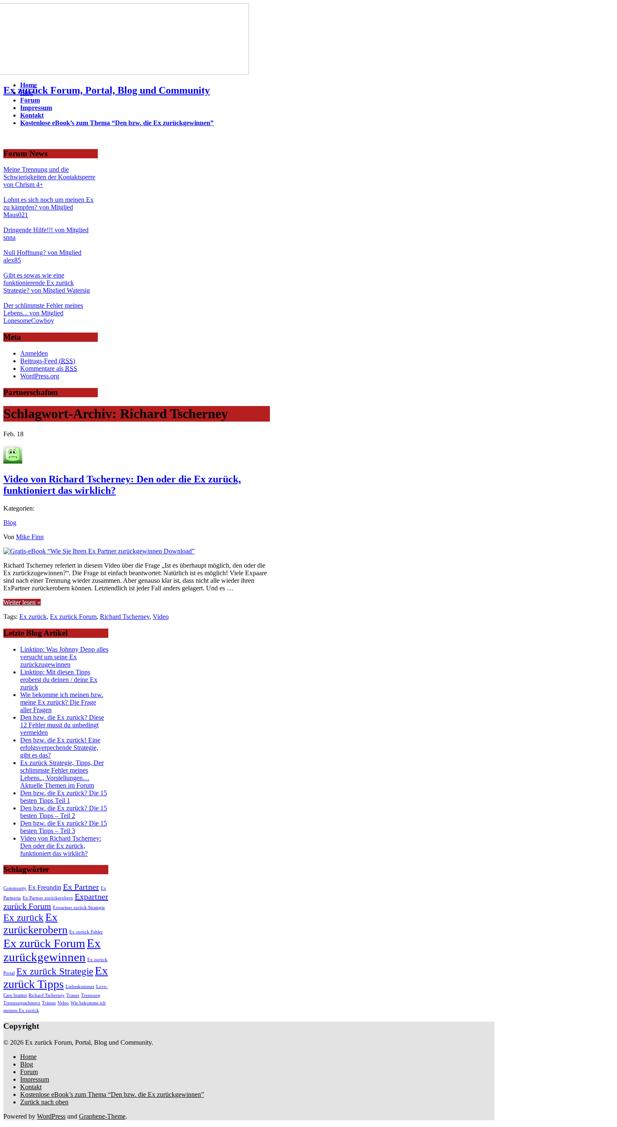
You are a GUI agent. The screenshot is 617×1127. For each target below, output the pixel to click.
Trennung (90, 995)
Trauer (72, 995)
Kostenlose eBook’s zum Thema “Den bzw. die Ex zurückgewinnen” (112, 1094)
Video (161, 616)
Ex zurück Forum (73, 616)
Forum (29, 1071)
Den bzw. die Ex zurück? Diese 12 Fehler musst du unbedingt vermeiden (62, 725)
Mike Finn (30, 536)
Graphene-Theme (102, 1116)
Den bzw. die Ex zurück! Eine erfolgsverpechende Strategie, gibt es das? (60, 747)
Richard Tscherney (124, 616)
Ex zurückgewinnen (52, 950)
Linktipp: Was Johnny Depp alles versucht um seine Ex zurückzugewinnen (64, 657)
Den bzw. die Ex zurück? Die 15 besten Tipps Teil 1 (63, 796)
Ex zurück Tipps (55, 977)
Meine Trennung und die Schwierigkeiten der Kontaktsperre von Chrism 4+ (49, 177)
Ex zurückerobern (35, 923)
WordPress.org (39, 376)
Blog (9, 522)
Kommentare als (48, 368)
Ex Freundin (44, 887)
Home (28, 1056)
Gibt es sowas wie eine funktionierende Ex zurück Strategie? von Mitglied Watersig (46, 283)
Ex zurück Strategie (54, 971)
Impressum (34, 1079)
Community (14, 888)
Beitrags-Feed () (47, 360)
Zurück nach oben (44, 1102)
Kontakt (31, 1086)
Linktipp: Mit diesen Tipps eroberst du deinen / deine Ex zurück (58, 679)
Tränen (49, 1003)
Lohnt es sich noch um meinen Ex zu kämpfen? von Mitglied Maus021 (48, 207)
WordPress (51, 1116)
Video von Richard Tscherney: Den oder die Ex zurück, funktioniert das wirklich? (122, 485)
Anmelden (34, 353)
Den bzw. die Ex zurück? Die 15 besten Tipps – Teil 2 (63, 812)
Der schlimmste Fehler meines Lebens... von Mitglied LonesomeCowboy (43, 313)
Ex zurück (33, 616)
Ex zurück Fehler (86, 932)
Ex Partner (81, 886)
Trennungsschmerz (21, 1003)
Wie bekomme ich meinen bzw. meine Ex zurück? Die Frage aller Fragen (61, 702)
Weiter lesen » (22, 602)
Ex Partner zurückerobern (48, 898)
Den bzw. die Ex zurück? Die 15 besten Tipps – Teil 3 (63, 827)
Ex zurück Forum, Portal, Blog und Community (106, 90)
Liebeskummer (79, 986)
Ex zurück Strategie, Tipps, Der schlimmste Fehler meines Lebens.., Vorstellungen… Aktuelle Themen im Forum (62, 774)
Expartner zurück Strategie (79, 907)
